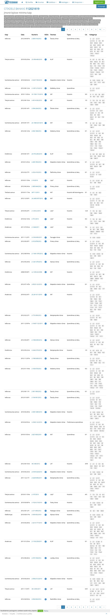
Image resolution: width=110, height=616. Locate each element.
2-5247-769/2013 (37, 80)
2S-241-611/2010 (37, 294)
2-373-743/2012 (36, 558)
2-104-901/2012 (36, 397)
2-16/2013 (35, 180)
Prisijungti (101, 6)
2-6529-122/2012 (37, 284)
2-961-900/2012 (36, 391)
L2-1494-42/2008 (37, 272)
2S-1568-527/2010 (37, 123)
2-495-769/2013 (36, 162)
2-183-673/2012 (36, 369)
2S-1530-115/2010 (37, 94)
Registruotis (99, 2)
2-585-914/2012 (36, 39)
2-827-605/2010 (36, 434)
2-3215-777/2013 (37, 523)
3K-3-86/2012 (36, 464)
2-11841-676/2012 (37, 254)
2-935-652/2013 (36, 515)
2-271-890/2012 (36, 511)
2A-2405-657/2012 (37, 198)
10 (100, 29)
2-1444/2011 (35, 227)
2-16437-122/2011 (37, 323)
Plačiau (46, 611)
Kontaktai (5, 613)
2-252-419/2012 (36, 172)
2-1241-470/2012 (37, 262)
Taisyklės (12, 613)
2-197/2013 (35, 494)
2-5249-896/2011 (37, 478)
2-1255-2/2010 (36, 211)
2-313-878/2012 (36, 241)
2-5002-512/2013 (37, 579)
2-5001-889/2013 (37, 412)
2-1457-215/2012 (37, 88)
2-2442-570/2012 (37, 350)
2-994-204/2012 (36, 108)
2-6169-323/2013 (37, 472)
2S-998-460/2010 (37, 59)
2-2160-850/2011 (37, 237)
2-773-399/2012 (36, 315)
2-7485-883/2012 (37, 358)
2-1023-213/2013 (37, 502)
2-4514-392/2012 (37, 100)
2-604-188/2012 (36, 131)
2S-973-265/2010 (37, 154)
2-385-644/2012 (36, 186)
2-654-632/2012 (36, 599)
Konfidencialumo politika (24, 613)
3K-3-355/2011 (36, 589)
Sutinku (40, 611)
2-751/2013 (35, 219)
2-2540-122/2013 (37, 422)
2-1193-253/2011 (37, 541)
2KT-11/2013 (35, 192)
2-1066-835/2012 (37, 340)
